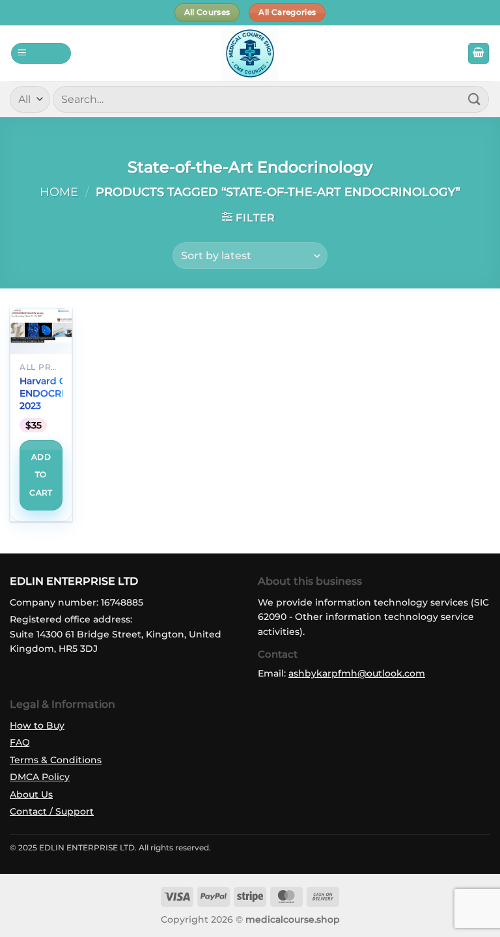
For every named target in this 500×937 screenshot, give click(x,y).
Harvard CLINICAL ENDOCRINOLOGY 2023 (62, 393)
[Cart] (478, 53)
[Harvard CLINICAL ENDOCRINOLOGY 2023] (41, 326)
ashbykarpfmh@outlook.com (356, 673)
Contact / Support (52, 811)
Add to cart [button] (40, 475)
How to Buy (37, 725)
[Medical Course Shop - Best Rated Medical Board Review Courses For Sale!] (250, 53)
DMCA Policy (40, 777)
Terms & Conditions (56, 760)
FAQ (20, 742)
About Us (31, 794)
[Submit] (475, 99)
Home (59, 191)
